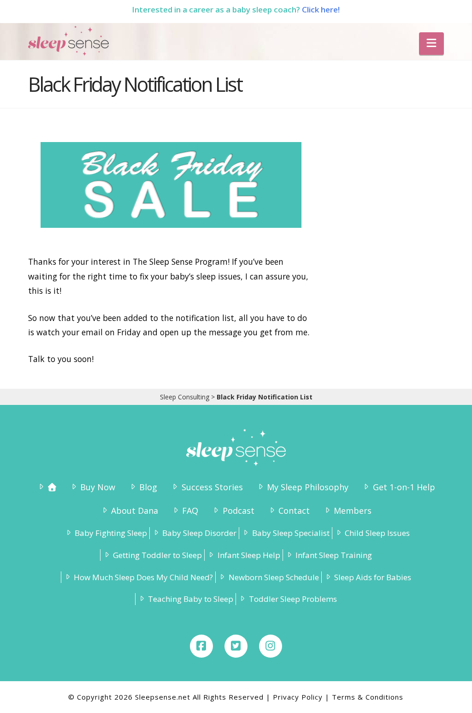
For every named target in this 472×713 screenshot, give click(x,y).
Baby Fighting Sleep (111, 533)
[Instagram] (270, 646)
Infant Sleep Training (333, 555)
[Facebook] (201, 646)
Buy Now (97, 487)
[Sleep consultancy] (46, 487)
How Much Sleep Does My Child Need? (143, 577)
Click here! (321, 9)
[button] (431, 43)
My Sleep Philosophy (307, 487)
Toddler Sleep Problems (292, 599)
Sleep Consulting (184, 396)
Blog (148, 487)
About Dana (134, 510)
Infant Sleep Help (249, 555)
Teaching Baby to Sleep (190, 599)
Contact (294, 510)
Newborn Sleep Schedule (274, 577)
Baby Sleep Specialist (290, 533)
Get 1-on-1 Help (404, 487)
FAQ (190, 510)
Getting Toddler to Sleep (157, 555)
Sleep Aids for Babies (372, 577)
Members (353, 510)
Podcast (238, 510)
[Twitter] (236, 646)
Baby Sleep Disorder (199, 533)
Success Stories (212, 487)
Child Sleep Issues (377, 533)
